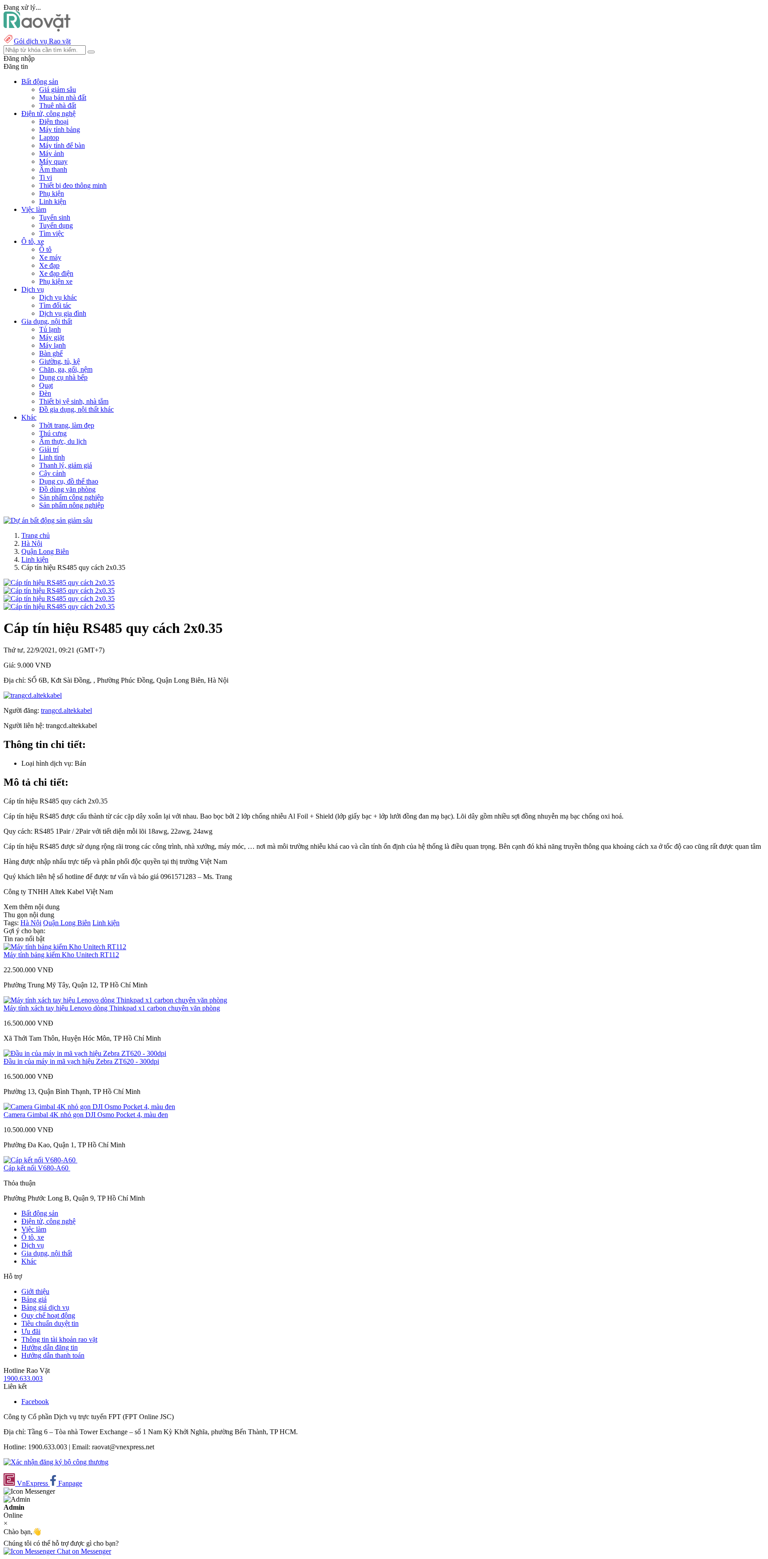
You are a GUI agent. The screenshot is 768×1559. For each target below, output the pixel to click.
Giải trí (49, 449)
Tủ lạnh (50, 329)
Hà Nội (31, 543)
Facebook (35, 1401)
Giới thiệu (35, 1291)
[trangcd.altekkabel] (33, 695)
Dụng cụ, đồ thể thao (68, 481)
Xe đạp (49, 265)
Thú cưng (53, 433)
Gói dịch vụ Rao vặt (42, 41)
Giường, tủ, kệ (59, 361)
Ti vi (45, 177)
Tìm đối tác (55, 305)
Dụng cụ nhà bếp (63, 377)
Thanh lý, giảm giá (65, 465)
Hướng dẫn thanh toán (52, 1355)
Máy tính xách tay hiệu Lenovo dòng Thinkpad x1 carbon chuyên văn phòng (112, 1008)
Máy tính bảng (59, 129)
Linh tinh (52, 457)
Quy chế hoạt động (48, 1315)
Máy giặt (51, 337)
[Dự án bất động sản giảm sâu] (48, 520)
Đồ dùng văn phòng (67, 489)
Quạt (46, 385)
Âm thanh (53, 169)
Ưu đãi (30, 1331)
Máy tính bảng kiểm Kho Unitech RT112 (61, 954)
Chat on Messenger (83, 1551)
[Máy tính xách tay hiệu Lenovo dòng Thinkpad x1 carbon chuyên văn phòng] (115, 1000)
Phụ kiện (51, 193)
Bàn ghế (51, 353)
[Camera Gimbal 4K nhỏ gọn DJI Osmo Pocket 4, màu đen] (89, 1106)
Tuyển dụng (56, 225)
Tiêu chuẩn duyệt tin (50, 1323)
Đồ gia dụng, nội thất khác (76, 409)
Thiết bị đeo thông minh (73, 185)
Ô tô (45, 249)
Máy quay (53, 161)
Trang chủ (35, 535)
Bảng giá (34, 1299)
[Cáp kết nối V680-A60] (40, 1160)
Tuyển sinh (54, 217)
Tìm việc (51, 233)
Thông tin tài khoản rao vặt (59, 1339)
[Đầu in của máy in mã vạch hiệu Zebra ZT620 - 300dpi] (85, 1053)
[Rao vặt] (37, 29)
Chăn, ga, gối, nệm (65, 369)
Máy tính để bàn (62, 145)
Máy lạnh (52, 345)
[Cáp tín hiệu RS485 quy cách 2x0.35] (59, 582)
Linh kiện (52, 201)
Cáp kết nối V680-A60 (37, 1168)
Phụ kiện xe (55, 281)
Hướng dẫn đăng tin (49, 1347)
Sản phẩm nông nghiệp (71, 505)
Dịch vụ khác (58, 297)
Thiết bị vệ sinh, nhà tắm (73, 401)
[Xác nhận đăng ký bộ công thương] (56, 1462)
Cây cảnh (52, 473)
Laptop (49, 137)
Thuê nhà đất (57, 105)
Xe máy (50, 257)
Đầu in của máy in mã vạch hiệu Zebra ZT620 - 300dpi (81, 1061)
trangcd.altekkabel (66, 710)
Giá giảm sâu (57, 89)
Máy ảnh (51, 153)
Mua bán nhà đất (62, 97)
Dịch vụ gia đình (62, 313)
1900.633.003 (23, 1378)
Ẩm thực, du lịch (63, 441)
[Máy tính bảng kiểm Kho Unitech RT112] (65, 947)
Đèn (45, 393)
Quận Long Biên (45, 551)
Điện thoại (53, 121)
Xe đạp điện (56, 273)
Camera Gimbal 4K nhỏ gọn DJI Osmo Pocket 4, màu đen (86, 1114)
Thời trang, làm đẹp (66, 425)
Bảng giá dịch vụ (45, 1307)
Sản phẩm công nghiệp (71, 497)
